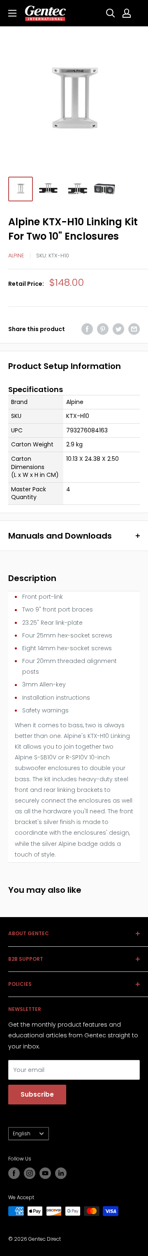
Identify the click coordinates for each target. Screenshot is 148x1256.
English (21, 1133)
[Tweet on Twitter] (118, 329)
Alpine (16, 255)
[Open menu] (12, 13)
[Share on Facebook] (87, 329)
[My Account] (127, 13)
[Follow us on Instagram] (29, 1173)
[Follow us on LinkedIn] (61, 1173)
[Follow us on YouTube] (45, 1173)
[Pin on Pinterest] (103, 329)
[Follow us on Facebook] (14, 1173)
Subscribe (37, 1094)
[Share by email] (134, 329)
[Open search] (110, 13)
